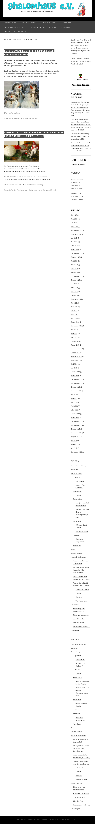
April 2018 (74, 406)
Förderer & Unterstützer (81, 615)
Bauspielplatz (80, 481)
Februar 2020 (75, 341)
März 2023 (74, 268)
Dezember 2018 (76, 379)
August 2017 (75, 437)
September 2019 (76, 356)
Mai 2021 (74, 311)
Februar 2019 (75, 372)
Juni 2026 (74, 219)
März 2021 (74, 318)
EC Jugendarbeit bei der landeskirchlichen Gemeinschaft (81, 570)
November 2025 (76, 230)
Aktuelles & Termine (82, 589)
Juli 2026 (74, 215)
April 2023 (74, 265)
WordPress (42, 820)
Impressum (66, 27)
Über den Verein (78, 623)
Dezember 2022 (76, 276)
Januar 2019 (75, 375)
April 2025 (74, 242)
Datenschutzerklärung (16, 31)
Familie (13, 190)
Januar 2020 (75, 345)
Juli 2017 (74, 440)
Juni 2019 (74, 364)
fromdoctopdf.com (14, 113)
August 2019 (75, 360)
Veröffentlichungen (82, 601)
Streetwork (76, 535)
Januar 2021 (75, 322)
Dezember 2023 (76, 253)
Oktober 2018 (75, 387)
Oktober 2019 (75, 353)
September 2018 (76, 391)
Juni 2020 (74, 333)
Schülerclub (77, 521)
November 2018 (76, 383)
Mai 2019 (74, 368)
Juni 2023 (74, 261)
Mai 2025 (74, 238)
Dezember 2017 (76, 421)
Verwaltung (77, 546)
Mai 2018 (74, 402)
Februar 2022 (75, 295)
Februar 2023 (75, 272)
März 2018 (74, 410)
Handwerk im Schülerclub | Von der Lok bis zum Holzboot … (80, 136)
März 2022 (74, 291)
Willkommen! (11, 23)
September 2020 (76, 326)
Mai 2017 (74, 448)
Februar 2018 (75, 414)
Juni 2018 (74, 398)
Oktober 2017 (75, 429)
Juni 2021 (74, 307)
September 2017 (76, 433)
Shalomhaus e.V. (29, 23)
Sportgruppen (66, 23)
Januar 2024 (75, 249)
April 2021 (74, 314)
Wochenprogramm (82, 531)
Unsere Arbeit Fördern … (81, 626)
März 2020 (74, 337)
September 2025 (76, 234)
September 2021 (76, 299)
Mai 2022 (74, 284)
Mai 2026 (74, 223)
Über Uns (79, 597)
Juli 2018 (74, 395)
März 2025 (74, 246)
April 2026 (74, 226)
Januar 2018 (75, 417)
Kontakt (53, 27)
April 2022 (74, 288)
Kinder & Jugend (48, 23)
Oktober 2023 (75, 257)
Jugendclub (77, 477)
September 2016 (76, 452)
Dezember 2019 (76, 349)
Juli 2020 (74, 330)
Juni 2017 (74, 444)
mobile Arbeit (77, 491)
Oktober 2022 (75, 280)
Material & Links (37, 27)
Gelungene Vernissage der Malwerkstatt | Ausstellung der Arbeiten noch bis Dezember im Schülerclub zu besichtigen (81, 124)
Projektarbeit (77, 499)
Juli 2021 (74, 303)
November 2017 (76, 425)
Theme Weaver (71, 820)
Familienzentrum (16, 118)
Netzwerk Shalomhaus (15, 27)
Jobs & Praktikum (79, 619)
